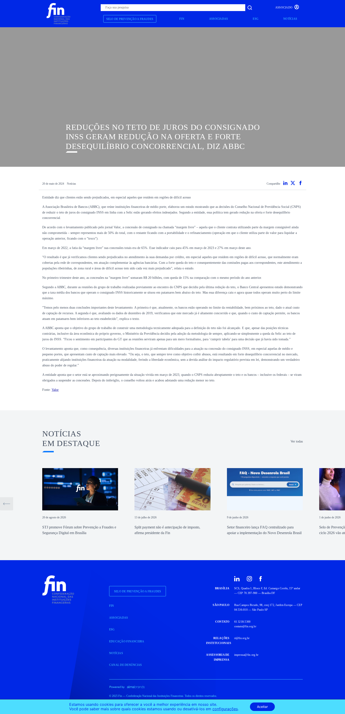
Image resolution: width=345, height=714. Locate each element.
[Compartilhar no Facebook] (300, 183)
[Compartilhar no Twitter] (293, 183)
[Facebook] (260, 578)
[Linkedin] (237, 578)
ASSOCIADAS (218, 18)
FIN (181, 18)
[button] (6, 503)
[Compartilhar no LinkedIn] (285, 183)
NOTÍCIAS (290, 18)
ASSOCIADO (283, 7)
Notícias (71, 183)
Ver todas (297, 441)
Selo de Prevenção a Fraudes (129, 19)
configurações (225, 709)
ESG (255, 18)
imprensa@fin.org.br (246, 654)
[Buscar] (249, 7)
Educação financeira (126, 641)
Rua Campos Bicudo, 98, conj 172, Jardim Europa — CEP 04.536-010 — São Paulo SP (268, 607)
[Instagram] (249, 578)
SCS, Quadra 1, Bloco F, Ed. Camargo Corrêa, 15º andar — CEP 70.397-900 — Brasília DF (267, 591)
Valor (55, 390)
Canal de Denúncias (125, 665)
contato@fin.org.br (245, 626)
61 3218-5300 (242, 621)
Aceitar (262, 707)
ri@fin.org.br (242, 638)
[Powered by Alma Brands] (127, 686)
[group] (80, 502)
